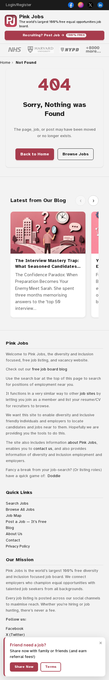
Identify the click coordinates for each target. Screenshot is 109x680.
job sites (87, 393)
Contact (13, 540)
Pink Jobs (31, 17)
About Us (14, 533)
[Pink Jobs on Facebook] (71, 5)
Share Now (24, 667)
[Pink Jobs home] (11, 21)
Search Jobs (17, 503)
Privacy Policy (18, 546)
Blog (10, 527)
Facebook (15, 628)
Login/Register (18, 5)
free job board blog (49, 369)
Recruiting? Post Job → (54, 35)
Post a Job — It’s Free (26, 521)
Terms (50, 667)
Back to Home (34, 154)
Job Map (14, 515)
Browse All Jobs (20, 509)
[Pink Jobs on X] (90, 5)
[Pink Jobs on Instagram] (81, 5)
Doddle (54, 475)
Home (5, 62)
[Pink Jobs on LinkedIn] (100, 5)
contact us (42, 448)
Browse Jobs (75, 154)
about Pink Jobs (82, 442)
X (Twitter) (15, 634)
